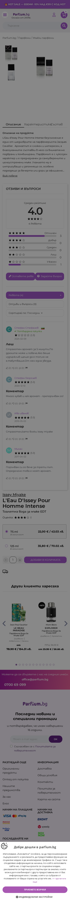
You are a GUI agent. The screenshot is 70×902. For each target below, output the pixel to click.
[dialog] (35, 872)
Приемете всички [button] (35, 889)
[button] (35, 897)
